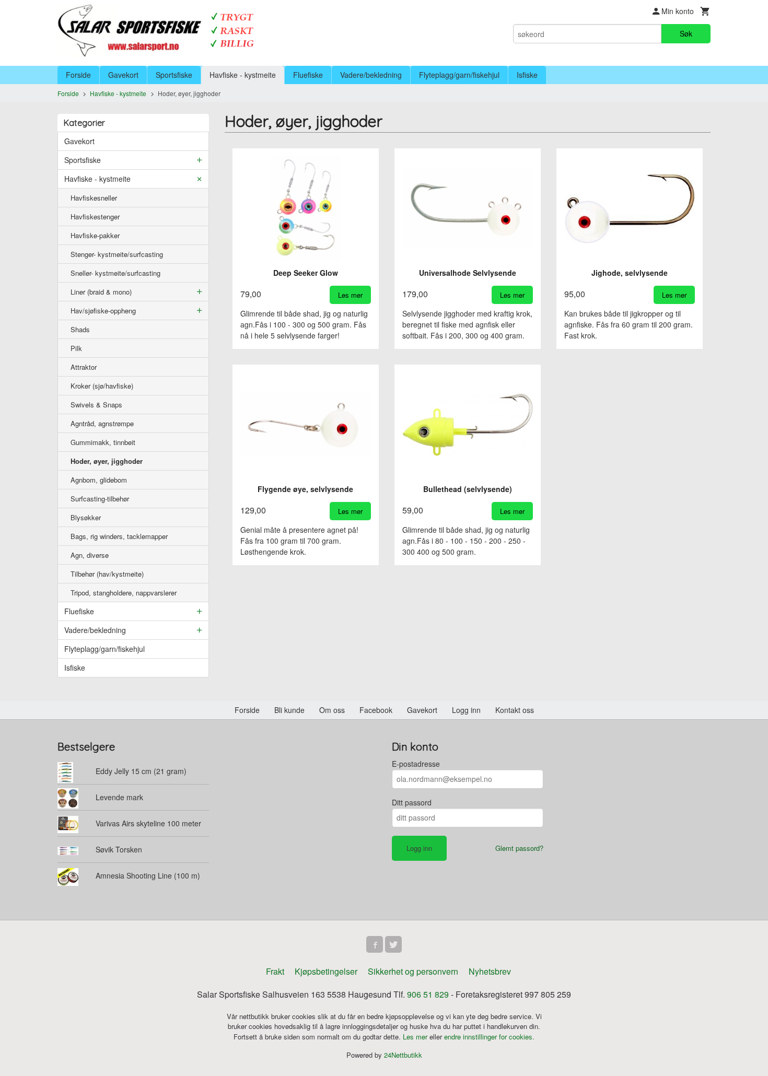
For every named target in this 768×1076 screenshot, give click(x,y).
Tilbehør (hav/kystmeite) (107, 574)
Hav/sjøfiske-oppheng (103, 310)
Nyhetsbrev (490, 971)
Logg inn (466, 710)
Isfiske (527, 74)
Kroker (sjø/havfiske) (102, 386)
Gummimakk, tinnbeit (103, 442)
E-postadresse (416, 763)
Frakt (275, 971)
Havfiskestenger (95, 216)
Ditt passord (412, 802)
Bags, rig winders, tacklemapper (119, 536)
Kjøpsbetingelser (326, 971)
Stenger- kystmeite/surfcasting (117, 254)
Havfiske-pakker (95, 235)
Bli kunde (289, 710)
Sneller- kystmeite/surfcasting (115, 273)
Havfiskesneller (94, 198)
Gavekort (123, 74)
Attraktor (84, 367)
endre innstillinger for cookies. (489, 1037)
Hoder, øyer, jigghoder (107, 461)
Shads (80, 329)
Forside (78, 74)
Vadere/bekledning (371, 74)
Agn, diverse (90, 555)
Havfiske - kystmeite (243, 74)
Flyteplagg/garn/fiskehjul (459, 74)
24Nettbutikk (403, 1055)
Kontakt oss (514, 710)
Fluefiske (308, 74)
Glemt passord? (519, 848)
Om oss (332, 710)
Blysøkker (86, 517)
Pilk (76, 348)
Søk (686, 33)
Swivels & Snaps (96, 405)
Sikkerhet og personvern (413, 971)
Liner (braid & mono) (101, 292)
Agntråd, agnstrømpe (102, 423)
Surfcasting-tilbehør (100, 499)
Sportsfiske (174, 74)
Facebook (375, 710)
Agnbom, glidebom (99, 480)
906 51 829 (428, 994)
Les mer (416, 1037)
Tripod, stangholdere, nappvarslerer (124, 593)
